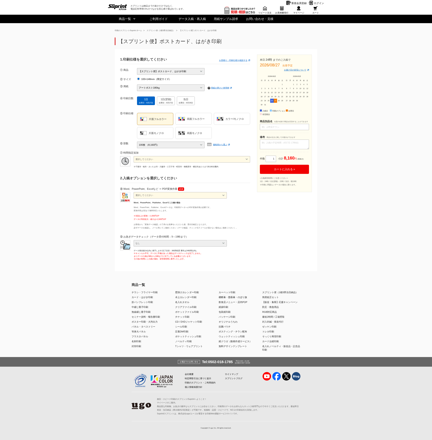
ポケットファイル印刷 (187, 312)
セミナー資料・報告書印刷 (146, 316)
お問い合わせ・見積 (259, 19)
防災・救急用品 (270, 307)
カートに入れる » (284, 169)
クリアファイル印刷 (185, 307)
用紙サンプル (226, 19)
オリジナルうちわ (228, 321)
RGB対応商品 (269, 312)
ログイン (319, 3)
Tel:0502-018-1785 (217, 362)
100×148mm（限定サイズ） (156, 79)
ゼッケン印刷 (269, 326)
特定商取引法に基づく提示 (198, 378)
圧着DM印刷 (181, 331)
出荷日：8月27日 (146, 101)
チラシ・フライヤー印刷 (145, 292)
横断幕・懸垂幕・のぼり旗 (233, 297)
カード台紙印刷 (270, 341)
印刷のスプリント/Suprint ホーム (128, 30)
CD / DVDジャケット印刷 (188, 321)
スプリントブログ (233, 378)
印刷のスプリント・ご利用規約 (200, 382)
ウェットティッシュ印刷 (232, 336)
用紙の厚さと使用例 (220, 88)
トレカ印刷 (268, 331)
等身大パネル (139, 331)
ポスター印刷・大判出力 (145, 321)
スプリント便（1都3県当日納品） (161, 30)
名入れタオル (182, 302)
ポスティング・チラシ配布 (233, 331)
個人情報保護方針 (193, 387)
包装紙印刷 (225, 312)
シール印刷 (181, 326)
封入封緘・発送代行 (273, 321)
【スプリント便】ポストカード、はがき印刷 (198, 30)
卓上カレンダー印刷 (185, 297)
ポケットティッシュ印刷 (188, 336)
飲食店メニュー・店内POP (233, 302)
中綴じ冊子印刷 (140, 307)
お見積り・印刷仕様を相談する (233, 60)
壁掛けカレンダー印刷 (187, 292)
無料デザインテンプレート (233, 346)
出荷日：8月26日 (186, 101)
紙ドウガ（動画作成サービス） (235, 341)
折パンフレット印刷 (142, 302)
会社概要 (189, 374)
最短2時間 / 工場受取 (273, 316)
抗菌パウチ (225, 326)
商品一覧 (125, 19)
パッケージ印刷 (227, 316)
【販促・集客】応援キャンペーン (280, 302)
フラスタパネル (140, 336)
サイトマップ (231, 374)
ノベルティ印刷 (183, 341)
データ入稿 (192, 19)
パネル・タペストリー (143, 326)
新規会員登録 (299, 3)
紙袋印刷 (223, 307)
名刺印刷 (136, 341)
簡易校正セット (270, 297)
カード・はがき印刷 (142, 297)
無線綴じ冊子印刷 (141, 312)
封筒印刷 (136, 346)
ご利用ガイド (159, 19)
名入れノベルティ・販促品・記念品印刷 (281, 348)
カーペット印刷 (227, 292)
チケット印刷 (182, 316)
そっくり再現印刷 (271, 336)
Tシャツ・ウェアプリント (189, 346)
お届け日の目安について (295, 70)
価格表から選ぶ (220, 144)
